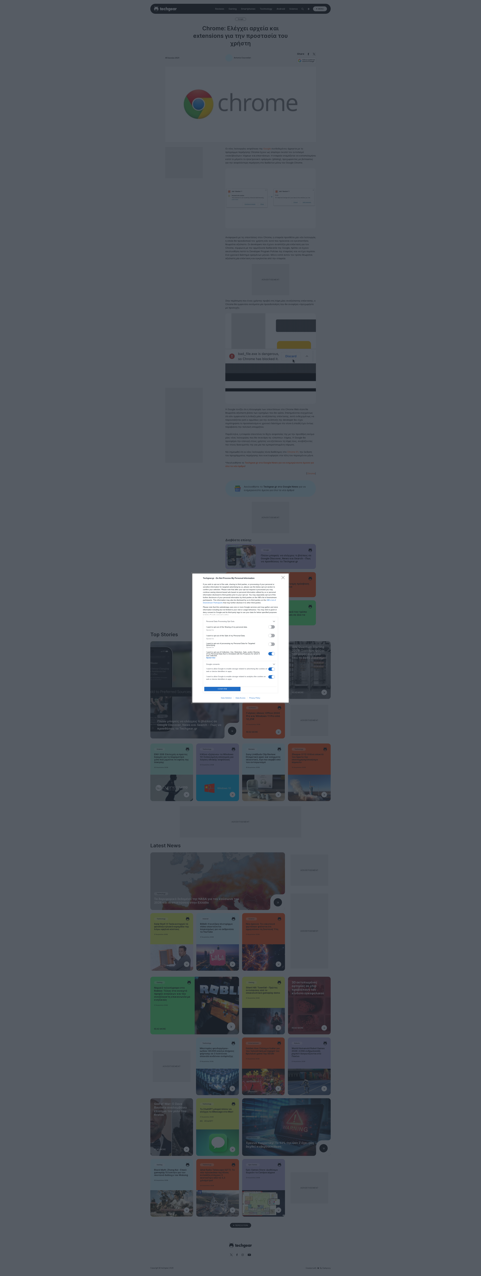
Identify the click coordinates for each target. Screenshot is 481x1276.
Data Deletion (226, 698)
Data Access (240, 698)
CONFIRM (222, 689)
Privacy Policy (254, 698)
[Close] (283, 578)
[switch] (271, 627)
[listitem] (240, 621)
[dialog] (240, 638)
